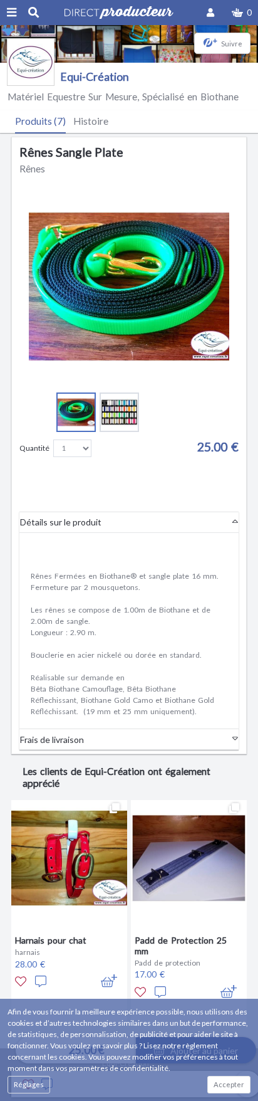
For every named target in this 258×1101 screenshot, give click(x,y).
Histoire (90, 121)
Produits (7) (40, 121)
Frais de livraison (52, 739)
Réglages (29, 1084)
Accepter (229, 1084)
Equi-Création (94, 76)
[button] (241, 13)
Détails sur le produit (60, 522)
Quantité (34, 448)
